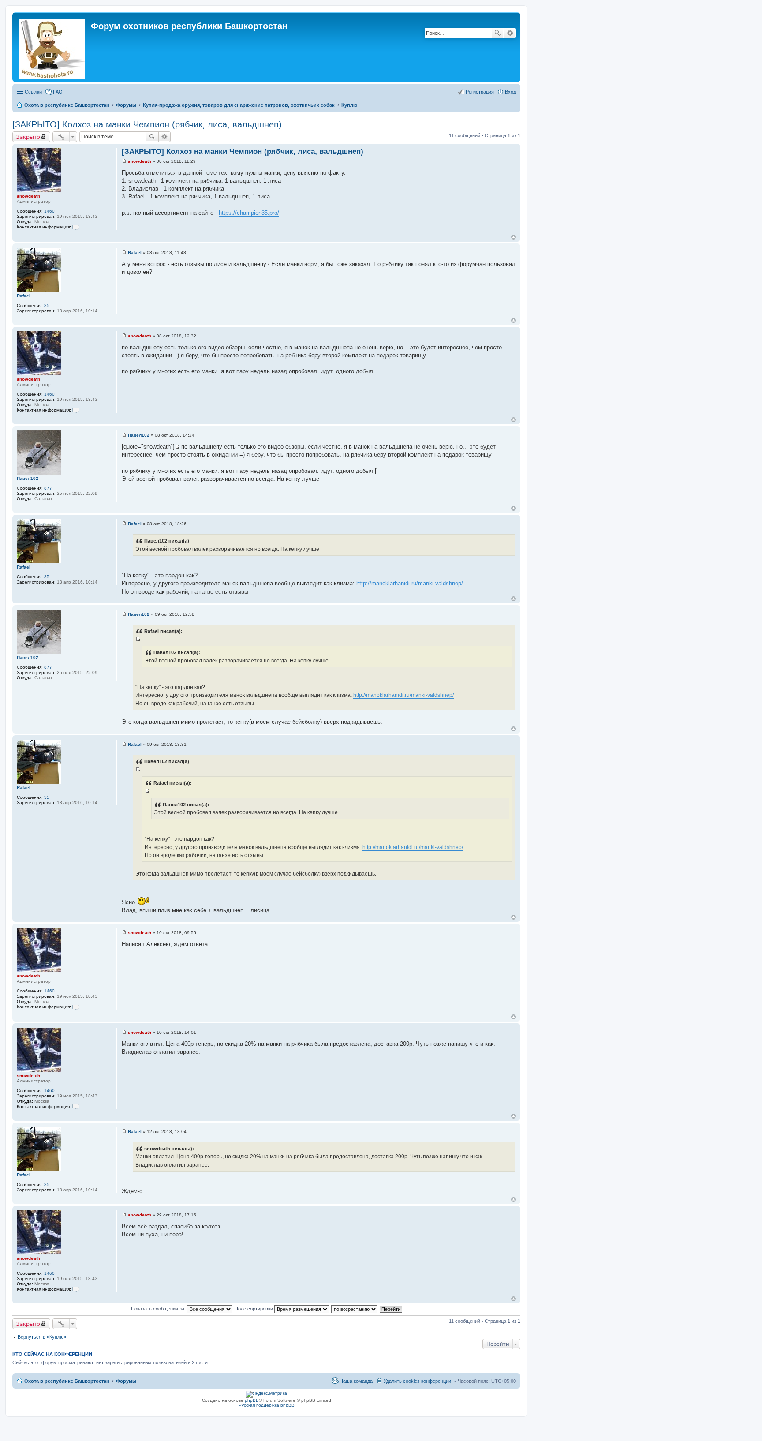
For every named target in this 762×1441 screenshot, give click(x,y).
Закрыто (28, 137)
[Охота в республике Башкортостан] (53, 47)
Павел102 (27, 478)
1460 (49, 211)
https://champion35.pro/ (249, 213)
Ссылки (33, 91)
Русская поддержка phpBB (267, 1405)
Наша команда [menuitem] (356, 1381)
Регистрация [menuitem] (480, 91)
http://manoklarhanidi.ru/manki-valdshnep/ (409, 583)
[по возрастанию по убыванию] (354, 1308)
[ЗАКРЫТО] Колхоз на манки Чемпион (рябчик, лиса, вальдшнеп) (147, 124)
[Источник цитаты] (177, 446)
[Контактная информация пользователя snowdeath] (75, 227)
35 (46, 305)
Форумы (126, 1381)
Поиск (497, 33)
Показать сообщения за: (159, 1308)
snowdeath (28, 196)
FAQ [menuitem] (58, 91)
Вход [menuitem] (510, 91)
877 (48, 488)
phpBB (252, 1400)
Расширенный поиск (510, 33)
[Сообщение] (124, 161)
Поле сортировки (254, 1308)
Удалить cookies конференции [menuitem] (417, 1381)
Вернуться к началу (513, 237)
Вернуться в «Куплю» (42, 1337)
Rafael (23, 295)
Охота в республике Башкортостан (66, 1381)
